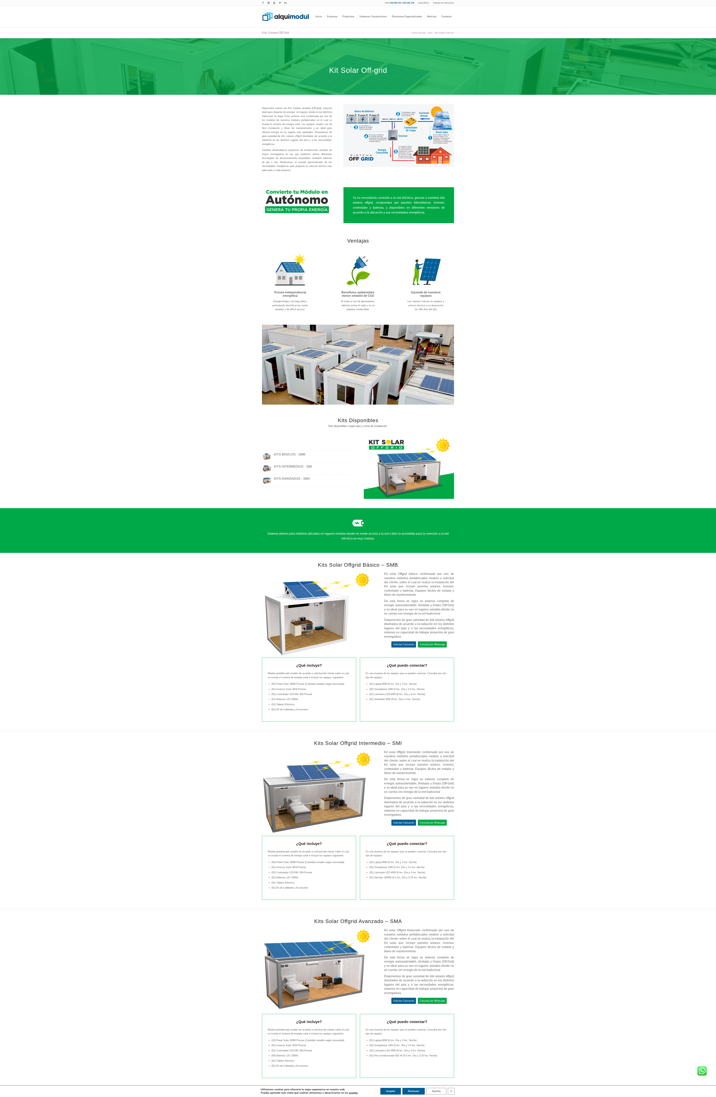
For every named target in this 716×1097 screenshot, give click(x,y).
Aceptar (390, 1091)
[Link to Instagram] (268, 3)
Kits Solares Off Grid (275, 32)
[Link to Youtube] (274, 3)
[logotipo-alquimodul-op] (285, 16)
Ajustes (436, 1091)
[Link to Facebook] (263, 3)
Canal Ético (423, 3)
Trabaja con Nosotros (443, 3)
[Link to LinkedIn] (285, 3)
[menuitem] (423, 3)
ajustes (353, 1093)
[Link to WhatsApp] (279, 3)
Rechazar (413, 1091)
